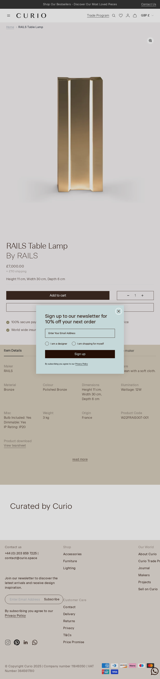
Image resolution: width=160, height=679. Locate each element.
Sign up (80, 354)
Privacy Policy (81, 364)
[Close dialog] (119, 311)
